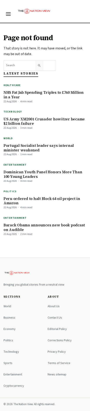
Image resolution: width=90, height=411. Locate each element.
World (8, 138)
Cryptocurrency (13, 385)
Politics (10, 191)
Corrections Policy (60, 340)
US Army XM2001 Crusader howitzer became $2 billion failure (44, 121)
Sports (7, 363)
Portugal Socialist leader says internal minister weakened (38, 147)
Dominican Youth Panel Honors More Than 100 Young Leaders (42, 174)
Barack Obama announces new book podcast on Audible (44, 227)
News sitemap (57, 374)
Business (9, 317)
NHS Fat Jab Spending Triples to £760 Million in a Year (43, 94)
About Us (54, 306)
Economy (9, 329)
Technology (12, 111)
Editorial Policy (57, 329)
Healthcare (12, 85)
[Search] (39, 65)
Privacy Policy (57, 351)
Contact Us (55, 317)
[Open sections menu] (8, 14)
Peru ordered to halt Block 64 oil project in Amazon (41, 200)
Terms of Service (59, 363)
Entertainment (15, 164)
